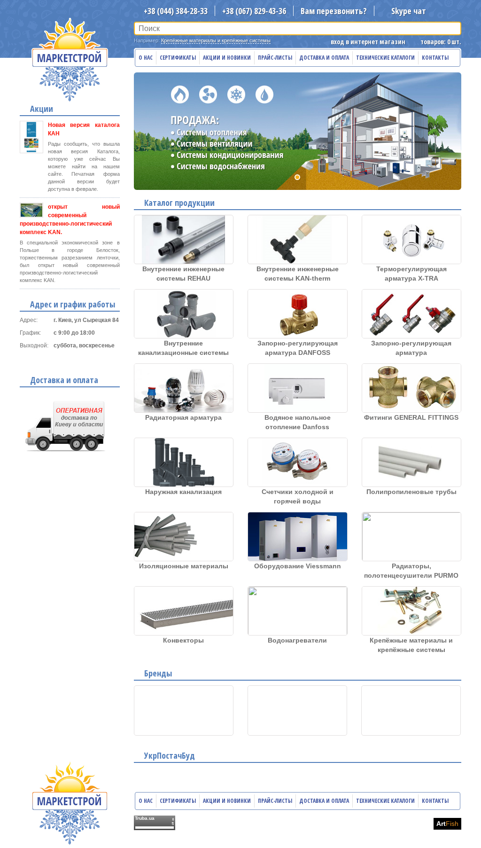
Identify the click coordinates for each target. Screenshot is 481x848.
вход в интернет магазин (368, 41)
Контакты (435, 58)
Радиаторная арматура (183, 417)
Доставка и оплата (324, 58)
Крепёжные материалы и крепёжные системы (216, 40)
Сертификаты (178, 58)
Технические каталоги (385, 58)
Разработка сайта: (405, 823)
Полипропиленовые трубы (411, 491)
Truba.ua (145, 818)
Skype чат (408, 10)
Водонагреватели (297, 640)
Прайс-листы (275, 58)
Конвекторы (183, 640)
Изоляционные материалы (183, 566)
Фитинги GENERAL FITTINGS (411, 417)
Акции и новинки (227, 58)
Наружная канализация (183, 491)
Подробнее (66, 359)
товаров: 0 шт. (440, 41)
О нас (146, 58)
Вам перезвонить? (334, 10)
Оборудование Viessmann (297, 566)
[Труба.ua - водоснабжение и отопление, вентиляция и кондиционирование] (154, 823)
